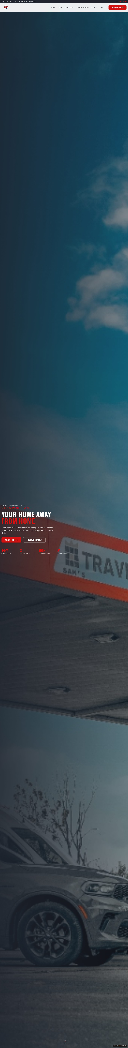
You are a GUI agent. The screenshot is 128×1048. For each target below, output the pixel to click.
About (60, 7)
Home (53, 7)
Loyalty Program (118, 7)
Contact (103, 7)
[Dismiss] (126, 1046)
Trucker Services (83, 7)
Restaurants (69, 7)
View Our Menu (11, 540)
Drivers (94, 7)
